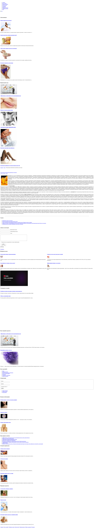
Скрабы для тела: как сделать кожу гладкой (55, 254)
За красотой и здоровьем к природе (6, 488)
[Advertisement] (76, 13)
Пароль (2, 383)
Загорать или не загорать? (5, 448)
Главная (1, 167)
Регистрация (4, 392)
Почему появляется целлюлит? (6, 20)
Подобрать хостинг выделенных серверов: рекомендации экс (11, 291)
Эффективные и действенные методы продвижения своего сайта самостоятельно (16, 437)
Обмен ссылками (28, 527)
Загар (4, 167)
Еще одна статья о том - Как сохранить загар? (10, 221)
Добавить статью (11, 527)
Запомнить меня (4, 386)
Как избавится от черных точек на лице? (7, 263)
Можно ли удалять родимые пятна (6, 110)
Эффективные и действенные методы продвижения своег (10, 95)
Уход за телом (3, 173)
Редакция (33, 527)
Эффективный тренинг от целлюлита (53, 263)
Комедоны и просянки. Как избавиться (8, 440)
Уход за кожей (6, 527)
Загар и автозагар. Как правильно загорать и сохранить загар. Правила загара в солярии (17, 222)
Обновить (2, 246)
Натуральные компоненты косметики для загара (9, 172)
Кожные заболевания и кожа (5, 422)
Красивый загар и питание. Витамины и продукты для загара (12, 224)
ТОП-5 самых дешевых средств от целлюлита (8, 48)
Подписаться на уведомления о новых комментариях (10, 242)
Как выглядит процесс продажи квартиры (8, 254)
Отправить (2, 249)
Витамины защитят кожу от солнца (6, 473)
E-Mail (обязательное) (14, 231)
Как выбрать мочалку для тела (6, 350)
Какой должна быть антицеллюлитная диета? (8, 35)
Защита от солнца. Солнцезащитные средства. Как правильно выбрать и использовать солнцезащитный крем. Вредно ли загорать (24, 223)
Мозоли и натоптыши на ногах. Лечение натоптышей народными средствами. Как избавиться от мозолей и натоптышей (22, 443)
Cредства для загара (4, 458)
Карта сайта (17, 527)
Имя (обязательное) (13, 229)
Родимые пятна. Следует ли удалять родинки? (8, 399)
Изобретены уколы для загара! (7, 220)
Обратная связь (22, 527)
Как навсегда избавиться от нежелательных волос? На (10, 165)
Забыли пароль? (5, 390)
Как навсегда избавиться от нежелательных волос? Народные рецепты (14, 441)
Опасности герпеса (3, 412)
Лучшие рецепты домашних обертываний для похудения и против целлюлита (15, 442)
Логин (2, 381)
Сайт (11, 233)
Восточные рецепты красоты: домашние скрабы (9, 514)
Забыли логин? (4, 391)
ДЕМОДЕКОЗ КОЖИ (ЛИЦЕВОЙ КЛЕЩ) (8, 127)
